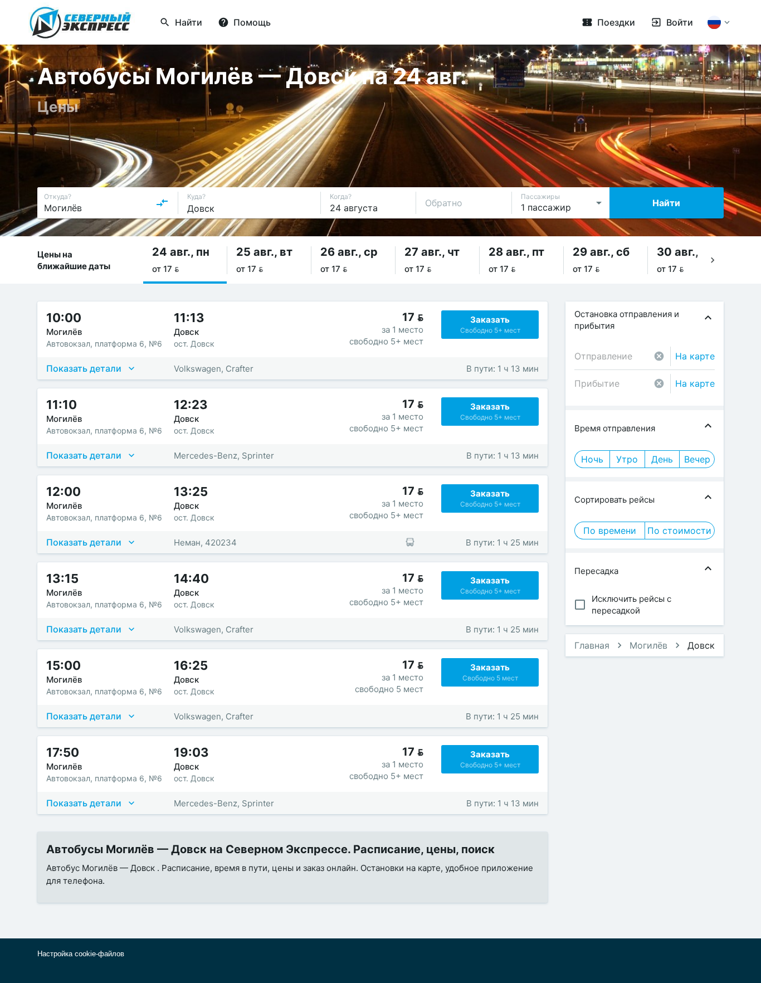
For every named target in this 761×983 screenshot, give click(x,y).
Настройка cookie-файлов (80, 954)
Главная (591, 645)
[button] (185, 260)
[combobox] (106, 202)
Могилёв (648, 645)
